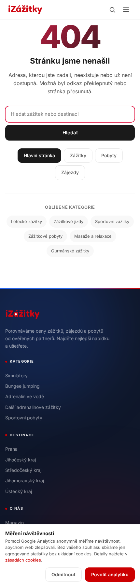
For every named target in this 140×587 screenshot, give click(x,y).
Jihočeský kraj (20, 459)
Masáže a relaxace (93, 236)
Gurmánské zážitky (70, 250)
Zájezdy (70, 172)
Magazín (14, 522)
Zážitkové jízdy (68, 221)
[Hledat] (112, 10)
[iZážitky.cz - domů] (25, 10)
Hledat (70, 132)
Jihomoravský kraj (24, 480)
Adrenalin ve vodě (24, 396)
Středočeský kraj (23, 470)
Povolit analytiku (110, 574)
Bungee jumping (22, 386)
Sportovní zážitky (112, 221)
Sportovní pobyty (23, 417)
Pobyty (109, 155)
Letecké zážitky (26, 221)
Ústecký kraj (18, 491)
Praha (11, 449)
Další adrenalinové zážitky (33, 407)
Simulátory (16, 375)
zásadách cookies (23, 560)
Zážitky (78, 155)
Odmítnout (63, 574)
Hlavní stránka (39, 155)
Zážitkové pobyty (45, 236)
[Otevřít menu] (126, 10)
